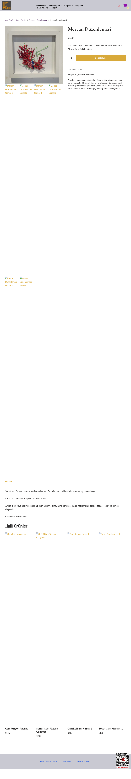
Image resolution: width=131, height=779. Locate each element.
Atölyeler (79, 5)
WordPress (13, 772)
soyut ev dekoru (80, 89)
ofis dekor (108, 86)
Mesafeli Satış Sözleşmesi (48, 761)
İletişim (54, 8)
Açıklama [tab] (9, 481)
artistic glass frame (94, 80)
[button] (61, 5)
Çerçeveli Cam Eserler (38, 20)
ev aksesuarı (103, 83)
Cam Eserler (21, 20)
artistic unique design (110, 80)
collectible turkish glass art (87, 83)
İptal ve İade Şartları (83, 761)
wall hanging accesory (95, 89)
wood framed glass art (112, 89)
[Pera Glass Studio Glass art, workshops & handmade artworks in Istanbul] (6, 5)
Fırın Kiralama (42, 8)
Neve (4, 772)
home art (100, 86)
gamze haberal (80, 86)
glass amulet (91, 86)
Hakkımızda (41, 5)
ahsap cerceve (80, 80)
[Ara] (119, 5)
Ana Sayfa (9, 20)
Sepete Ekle (101, 58)
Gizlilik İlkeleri (67, 761)
